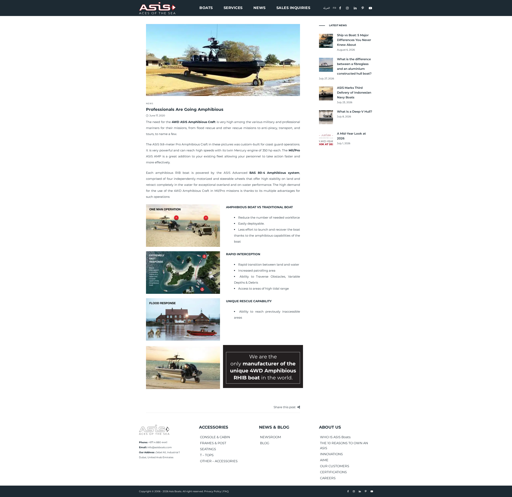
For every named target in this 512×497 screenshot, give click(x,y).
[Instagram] (348, 7)
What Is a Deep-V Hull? (354, 111)
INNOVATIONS (331, 454)
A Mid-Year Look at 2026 (351, 136)
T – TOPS (207, 455)
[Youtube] (371, 7)
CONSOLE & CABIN (215, 437)
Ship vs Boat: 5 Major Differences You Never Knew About (354, 40)
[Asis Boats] (154, 429)
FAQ (226, 491)
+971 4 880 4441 (157, 442)
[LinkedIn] (356, 7)
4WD (175, 122)
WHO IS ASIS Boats (335, 437)
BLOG (264, 443)
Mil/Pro (294, 150)
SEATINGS (208, 449)
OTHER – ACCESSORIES (219, 461)
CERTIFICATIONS (333, 472)
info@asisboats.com (159, 447)
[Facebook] (340, 7)
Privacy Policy (212, 491)
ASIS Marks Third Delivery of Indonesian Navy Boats (354, 92)
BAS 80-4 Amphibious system (274, 173)
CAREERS (328, 478)
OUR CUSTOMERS (334, 466)
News (149, 103)
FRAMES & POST (213, 443)
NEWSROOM (270, 437)
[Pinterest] (363, 7)
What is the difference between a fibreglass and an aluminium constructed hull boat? (354, 66)
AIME (324, 460)
